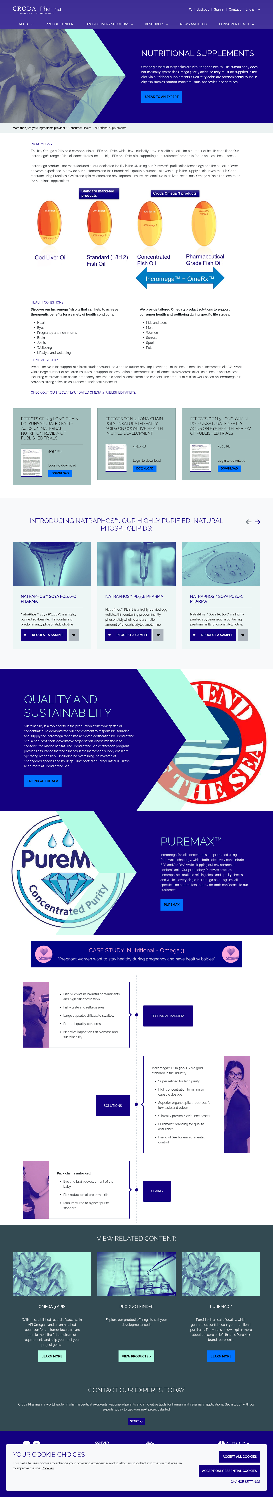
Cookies (48, 1468)
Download (60, 473)
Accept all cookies (240, 1457)
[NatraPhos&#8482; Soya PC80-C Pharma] (221, 564)
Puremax (171, 905)
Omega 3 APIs (52, 1306)
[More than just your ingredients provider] (37, 9)
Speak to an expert (162, 97)
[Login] (74, 635)
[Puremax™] (221, 1274)
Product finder (136, 1306)
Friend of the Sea (42, 781)
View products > (136, 1356)
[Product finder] (136, 1274)
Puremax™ (166, 1124)
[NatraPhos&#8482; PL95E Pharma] (136, 564)
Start (134, 1421)
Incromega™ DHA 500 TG (171, 1068)
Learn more (52, 1356)
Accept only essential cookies (229, 1471)
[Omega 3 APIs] (52, 1274)
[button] (26, 24)
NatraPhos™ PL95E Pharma (134, 596)
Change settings (245, 1482)
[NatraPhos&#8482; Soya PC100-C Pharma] (52, 564)
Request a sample (48, 635)
